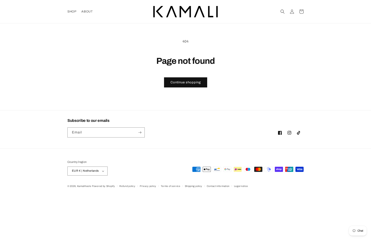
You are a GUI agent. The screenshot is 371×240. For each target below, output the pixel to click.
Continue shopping (185, 82)
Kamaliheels (84, 186)
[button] (282, 11)
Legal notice (241, 186)
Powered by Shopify (103, 186)
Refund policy (127, 186)
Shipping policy (193, 186)
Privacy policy (148, 186)
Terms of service (170, 186)
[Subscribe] (139, 132)
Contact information (218, 186)
